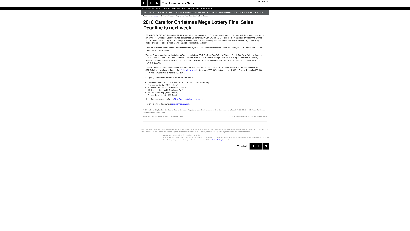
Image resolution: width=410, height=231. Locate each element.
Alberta (162, 12)
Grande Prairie (236, 110)
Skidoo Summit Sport (157, 112)
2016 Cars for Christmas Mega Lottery (190, 99)
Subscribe (167, 8)
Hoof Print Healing (215, 140)
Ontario (212, 12)
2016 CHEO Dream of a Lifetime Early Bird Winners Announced (246, 116)
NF (261, 12)
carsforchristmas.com (180, 103)
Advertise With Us (148, 8)
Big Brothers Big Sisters (164, 110)
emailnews (226, 110)
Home (147, 12)
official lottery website (189, 70)
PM (249, 110)
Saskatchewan (184, 12)
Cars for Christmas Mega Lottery (185, 110)
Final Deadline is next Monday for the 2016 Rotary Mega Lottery (163, 116)
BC (154, 12)
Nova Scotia (246, 12)
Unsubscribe (176, 8)
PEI (256, 12)
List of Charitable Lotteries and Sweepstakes (197, 8)
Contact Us (158, 8)
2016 (146, 110)
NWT (171, 12)
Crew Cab (218, 110)
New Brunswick (228, 12)
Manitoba (199, 12)
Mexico (245, 110)
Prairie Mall (256, 110)
